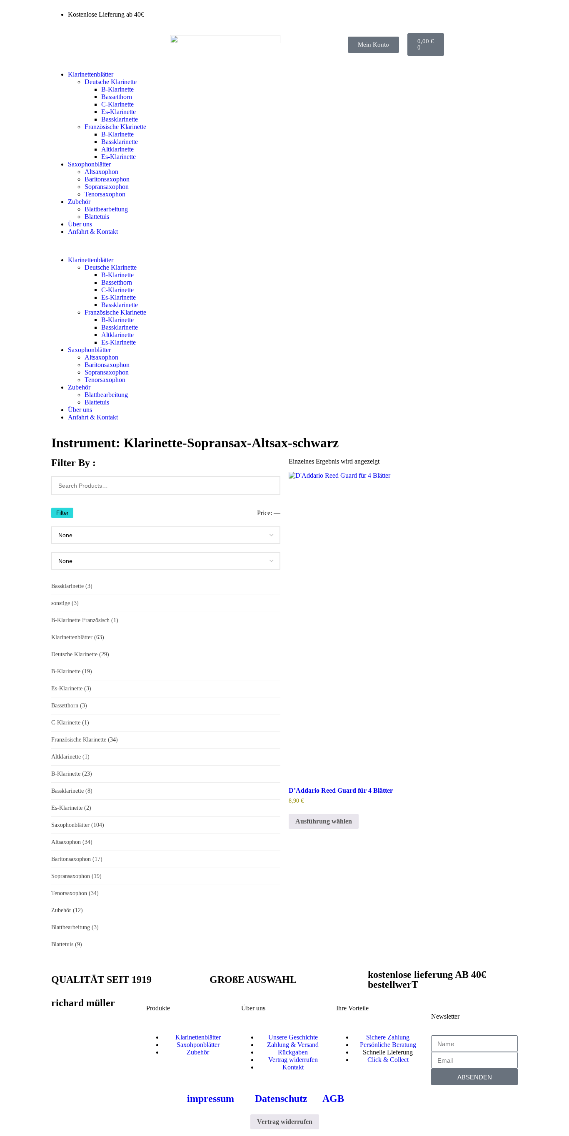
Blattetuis (97, 216)
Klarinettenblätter (90, 74)
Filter (62, 513)
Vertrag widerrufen (284, 1121)
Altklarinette (117, 149)
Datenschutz (281, 1098)
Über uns (80, 224)
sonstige (65, 603)
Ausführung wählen (323, 821)
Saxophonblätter (89, 164)
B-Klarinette (117, 89)
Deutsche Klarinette (111, 81)
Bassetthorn (116, 96)
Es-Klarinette (118, 111)
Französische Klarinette (115, 126)
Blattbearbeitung (106, 209)
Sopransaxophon (107, 186)
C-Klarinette (117, 104)
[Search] (269, 485)
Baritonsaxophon (107, 179)
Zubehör (79, 201)
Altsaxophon (101, 171)
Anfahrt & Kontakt (93, 231)
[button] (284, 246)
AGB (333, 1098)
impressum (210, 1098)
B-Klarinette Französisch (84, 620)
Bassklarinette (119, 119)
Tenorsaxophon (105, 194)
